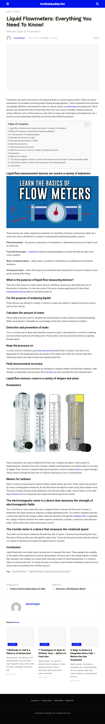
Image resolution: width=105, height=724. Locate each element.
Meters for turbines (19, 156)
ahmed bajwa (19, 38)
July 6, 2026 (11, 674)
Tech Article (58, 700)
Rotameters (15, 153)
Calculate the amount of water (22, 138)
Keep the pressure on (19, 144)
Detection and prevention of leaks (24, 141)
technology (71, 106)
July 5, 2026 (43, 677)
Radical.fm (70, 700)
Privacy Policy (47, 700)
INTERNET (16, 12)
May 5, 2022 (33, 38)
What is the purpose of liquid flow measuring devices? (32, 131)
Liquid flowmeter (19, 572)
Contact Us (35, 700)
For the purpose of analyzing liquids (25, 134)
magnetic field (79, 516)
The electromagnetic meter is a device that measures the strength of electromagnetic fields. (49, 159)
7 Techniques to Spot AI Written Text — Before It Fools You (52, 653)
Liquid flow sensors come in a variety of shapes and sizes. (34, 150)
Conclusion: (15, 166)
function (15, 494)
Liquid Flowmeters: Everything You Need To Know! (49, 572)
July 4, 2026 (75, 680)
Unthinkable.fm (52, 4)
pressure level (44, 350)
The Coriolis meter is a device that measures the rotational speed (38, 163)
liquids (32, 252)
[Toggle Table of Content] (85, 124)
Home (8, 12)
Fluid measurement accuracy (22, 147)
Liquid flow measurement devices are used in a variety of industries (38, 128)
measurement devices (16, 292)
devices (49, 372)
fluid (78, 469)
